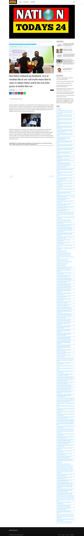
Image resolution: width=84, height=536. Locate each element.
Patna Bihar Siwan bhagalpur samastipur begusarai (65, 432)
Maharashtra (68, 261)
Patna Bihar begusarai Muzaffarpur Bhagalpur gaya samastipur (64, 305)
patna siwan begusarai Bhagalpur (63, 464)
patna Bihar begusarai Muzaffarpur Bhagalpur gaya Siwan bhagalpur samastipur (64, 331)
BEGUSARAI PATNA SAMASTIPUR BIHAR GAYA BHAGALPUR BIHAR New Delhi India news (64, 228)
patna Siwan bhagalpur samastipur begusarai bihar (64, 503)
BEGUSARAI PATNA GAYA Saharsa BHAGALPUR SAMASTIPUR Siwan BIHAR (65, 208)
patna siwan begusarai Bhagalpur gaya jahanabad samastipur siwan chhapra (64, 494)
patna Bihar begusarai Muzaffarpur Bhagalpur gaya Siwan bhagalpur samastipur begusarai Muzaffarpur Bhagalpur (64, 342)
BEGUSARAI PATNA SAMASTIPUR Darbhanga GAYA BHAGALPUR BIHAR (65, 237)
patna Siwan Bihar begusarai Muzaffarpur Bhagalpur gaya (65, 520)
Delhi (64, 259)
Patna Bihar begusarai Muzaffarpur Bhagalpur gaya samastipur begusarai (64, 308)
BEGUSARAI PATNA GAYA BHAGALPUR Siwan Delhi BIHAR (64, 181)
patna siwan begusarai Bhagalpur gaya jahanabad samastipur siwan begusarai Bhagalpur (65, 487)
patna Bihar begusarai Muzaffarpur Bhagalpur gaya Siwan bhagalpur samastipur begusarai (64, 334)
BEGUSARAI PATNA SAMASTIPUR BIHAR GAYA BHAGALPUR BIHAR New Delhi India (64, 225)
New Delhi (66, 263)
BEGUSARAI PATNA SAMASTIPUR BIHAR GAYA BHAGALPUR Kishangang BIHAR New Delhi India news (64, 234)
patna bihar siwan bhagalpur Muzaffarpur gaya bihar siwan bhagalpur (65, 418)
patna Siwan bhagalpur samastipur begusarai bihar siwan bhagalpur (64, 506)
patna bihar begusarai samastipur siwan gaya (65, 361)
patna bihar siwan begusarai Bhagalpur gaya (65, 369)
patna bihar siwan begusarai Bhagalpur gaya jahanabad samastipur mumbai (65, 386)
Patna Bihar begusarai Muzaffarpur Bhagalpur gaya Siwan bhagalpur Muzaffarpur (64, 323)
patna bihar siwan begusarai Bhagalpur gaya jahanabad (65, 372)
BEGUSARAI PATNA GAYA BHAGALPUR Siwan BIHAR (64, 176)
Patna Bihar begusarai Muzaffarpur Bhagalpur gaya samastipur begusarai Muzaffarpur (64, 311)
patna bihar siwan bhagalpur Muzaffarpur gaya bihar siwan (65, 415)
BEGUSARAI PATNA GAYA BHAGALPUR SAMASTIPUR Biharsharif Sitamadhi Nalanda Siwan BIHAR (65, 160)
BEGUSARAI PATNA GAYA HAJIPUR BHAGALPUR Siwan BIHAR (65, 202)
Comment (52, 90)
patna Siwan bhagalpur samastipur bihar (65, 514)
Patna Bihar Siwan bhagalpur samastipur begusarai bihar (65, 435)
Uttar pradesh (68, 522)
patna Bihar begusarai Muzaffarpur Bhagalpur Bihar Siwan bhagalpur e (64, 287)
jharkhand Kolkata (61, 261)
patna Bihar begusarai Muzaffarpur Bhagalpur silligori (64, 356)
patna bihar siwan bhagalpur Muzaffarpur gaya (65, 407)
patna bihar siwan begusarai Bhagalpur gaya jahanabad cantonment (65, 375)
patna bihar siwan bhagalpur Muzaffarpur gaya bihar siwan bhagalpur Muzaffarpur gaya (65, 424)
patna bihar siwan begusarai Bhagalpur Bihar (65, 366)
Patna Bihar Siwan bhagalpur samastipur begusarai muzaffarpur (65, 437)
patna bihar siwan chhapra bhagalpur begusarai (64, 449)
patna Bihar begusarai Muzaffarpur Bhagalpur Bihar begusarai (64, 276)
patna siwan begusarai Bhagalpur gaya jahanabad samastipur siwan (64, 481)
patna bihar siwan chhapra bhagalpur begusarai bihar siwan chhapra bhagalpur (65, 460)
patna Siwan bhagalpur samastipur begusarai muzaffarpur (64, 509)
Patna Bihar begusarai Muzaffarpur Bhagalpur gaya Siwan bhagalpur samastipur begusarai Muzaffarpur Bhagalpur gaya (64, 347)
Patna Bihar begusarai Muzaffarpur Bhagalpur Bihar (64, 273)
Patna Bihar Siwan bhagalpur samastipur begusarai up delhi (65, 446)
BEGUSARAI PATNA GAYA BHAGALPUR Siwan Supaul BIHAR (64, 187)
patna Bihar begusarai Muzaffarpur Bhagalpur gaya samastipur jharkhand (64, 314)
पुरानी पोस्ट (51, 176)
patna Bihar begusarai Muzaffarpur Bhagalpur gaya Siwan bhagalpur (64, 320)
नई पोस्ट (11, 176)
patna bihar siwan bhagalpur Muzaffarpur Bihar (65, 404)
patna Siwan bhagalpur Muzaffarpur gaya (65, 498)
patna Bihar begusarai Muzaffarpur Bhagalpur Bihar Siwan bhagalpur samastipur (64, 291)
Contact (63, 534)
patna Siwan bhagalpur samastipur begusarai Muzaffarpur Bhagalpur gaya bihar (65, 512)
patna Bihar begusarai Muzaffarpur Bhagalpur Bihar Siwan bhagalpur (64, 285)
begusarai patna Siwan (61, 251)
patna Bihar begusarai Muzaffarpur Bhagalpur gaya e (64, 300)
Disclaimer (72, 534)
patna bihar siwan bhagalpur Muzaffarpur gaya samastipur (65, 427)
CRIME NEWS (59, 259)
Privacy (67, 534)
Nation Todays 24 (20, 534)
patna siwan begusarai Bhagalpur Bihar (65, 466)
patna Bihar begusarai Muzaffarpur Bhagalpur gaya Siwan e (64, 350)
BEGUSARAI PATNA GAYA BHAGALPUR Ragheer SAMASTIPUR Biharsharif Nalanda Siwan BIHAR (65, 149)
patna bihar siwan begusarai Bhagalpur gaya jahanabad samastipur (65, 383)
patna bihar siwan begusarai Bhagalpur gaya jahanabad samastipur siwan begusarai (65, 392)
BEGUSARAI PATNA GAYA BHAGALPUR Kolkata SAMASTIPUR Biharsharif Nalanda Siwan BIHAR (65, 146)
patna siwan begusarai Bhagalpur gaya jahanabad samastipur (64, 475)
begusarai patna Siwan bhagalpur (63, 253)
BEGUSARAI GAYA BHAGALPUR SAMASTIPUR (64, 110)
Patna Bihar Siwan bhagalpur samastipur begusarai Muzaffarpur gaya (65, 443)
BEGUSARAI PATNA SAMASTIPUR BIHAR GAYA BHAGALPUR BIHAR (64, 223)
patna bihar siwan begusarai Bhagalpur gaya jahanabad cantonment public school (65, 378)
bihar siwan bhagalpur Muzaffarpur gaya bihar (65, 257)
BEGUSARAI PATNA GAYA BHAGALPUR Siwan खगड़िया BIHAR (64, 173)
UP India (62, 522)
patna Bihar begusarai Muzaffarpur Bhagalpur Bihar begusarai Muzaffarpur (65, 279)
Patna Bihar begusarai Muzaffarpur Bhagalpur (64, 271)
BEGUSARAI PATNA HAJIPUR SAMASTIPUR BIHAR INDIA (65, 215)
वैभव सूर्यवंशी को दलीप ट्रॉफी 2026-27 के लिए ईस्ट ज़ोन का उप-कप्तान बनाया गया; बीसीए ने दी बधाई (68, 44)
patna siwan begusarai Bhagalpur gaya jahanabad (64, 472)
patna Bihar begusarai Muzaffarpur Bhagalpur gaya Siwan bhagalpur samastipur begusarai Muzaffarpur (64, 338)
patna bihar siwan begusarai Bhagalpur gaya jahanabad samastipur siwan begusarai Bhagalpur (65, 396)
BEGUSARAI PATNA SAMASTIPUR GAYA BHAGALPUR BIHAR (63, 240)
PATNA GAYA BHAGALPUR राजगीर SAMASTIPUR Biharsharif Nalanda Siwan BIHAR (64, 268)
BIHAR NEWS (68, 255)
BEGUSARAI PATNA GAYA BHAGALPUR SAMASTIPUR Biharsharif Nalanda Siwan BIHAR (64, 153)
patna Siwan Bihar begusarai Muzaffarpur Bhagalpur (65, 517)
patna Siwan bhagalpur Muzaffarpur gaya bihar (65, 500)
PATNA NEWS (59, 462)
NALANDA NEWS (59, 263)
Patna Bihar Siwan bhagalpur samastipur (65, 429)
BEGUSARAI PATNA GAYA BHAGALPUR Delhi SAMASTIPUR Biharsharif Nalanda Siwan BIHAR (64, 142)
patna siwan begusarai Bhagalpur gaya (64, 468)
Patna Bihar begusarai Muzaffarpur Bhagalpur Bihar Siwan (64, 282)
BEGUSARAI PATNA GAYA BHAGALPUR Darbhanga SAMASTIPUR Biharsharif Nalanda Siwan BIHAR (64, 138)
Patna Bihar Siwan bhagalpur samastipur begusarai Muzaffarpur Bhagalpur (65, 440)
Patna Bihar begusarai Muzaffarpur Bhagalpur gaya (64, 294)
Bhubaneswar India (60, 255)
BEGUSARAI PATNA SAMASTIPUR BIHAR (63, 220)
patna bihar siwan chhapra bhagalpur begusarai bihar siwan (64, 454)
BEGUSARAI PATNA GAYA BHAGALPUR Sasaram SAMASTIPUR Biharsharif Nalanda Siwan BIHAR (65, 170)
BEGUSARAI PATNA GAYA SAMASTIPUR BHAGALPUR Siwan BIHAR (63, 210)
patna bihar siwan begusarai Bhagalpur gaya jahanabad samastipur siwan (65, 389)
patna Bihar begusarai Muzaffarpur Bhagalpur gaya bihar (64, 297)
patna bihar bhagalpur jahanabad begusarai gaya (63, 364)
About (59, 534)
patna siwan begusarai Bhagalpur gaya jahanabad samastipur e (64, 478)
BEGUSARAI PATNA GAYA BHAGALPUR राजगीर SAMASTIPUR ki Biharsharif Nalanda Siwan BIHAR (65, 134)
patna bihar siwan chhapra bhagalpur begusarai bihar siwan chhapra (64, 457)
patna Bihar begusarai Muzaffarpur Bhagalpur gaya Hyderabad (64, 302)
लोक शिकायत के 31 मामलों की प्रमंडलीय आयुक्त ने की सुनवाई (67, 50)
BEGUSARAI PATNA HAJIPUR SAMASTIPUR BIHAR (65, 212)
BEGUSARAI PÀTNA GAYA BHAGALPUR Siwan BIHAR (64, 246)
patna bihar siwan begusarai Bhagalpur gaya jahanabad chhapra (65, 380)
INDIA (67, 259)
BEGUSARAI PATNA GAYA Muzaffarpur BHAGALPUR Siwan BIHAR (64, 205)
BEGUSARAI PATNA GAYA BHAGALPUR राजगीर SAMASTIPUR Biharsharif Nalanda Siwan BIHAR (23, 44)
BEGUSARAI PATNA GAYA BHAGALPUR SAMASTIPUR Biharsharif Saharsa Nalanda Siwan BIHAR (65, 157)
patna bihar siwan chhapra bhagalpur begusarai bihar (64, 451)
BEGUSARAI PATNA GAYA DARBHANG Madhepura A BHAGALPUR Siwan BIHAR (65, 196)
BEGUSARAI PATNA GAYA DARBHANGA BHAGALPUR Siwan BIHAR (63, 199)
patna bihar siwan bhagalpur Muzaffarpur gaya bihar (65, 412)
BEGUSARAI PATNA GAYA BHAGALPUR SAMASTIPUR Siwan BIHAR (63, 166)
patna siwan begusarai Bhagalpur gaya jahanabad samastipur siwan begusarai (65, 483)
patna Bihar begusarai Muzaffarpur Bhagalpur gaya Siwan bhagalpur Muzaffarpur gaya (64, 327)
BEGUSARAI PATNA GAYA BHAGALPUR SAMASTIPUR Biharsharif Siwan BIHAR (64, 164)
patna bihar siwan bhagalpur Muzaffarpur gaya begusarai (65, 409)
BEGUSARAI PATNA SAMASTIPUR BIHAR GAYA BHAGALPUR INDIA (64, 231)
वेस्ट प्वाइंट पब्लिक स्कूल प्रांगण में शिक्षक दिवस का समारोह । (65, 81)
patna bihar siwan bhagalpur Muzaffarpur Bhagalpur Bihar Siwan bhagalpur (65, 401)
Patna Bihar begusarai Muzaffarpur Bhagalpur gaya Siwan (64, 317)
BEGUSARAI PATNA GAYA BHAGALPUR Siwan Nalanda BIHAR (64, 184)
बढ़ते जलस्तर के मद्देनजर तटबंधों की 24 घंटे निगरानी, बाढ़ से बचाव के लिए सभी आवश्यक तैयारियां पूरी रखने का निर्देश (69, 55)
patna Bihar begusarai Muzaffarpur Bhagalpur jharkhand (64, 353)
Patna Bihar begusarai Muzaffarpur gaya (65, 358)
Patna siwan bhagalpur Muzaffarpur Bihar (65, 496)
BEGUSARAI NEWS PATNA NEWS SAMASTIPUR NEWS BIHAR (64, 249)
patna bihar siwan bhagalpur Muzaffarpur (65, 398)
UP (59, 522)
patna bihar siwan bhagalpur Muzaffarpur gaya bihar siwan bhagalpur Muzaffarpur (65, 421)
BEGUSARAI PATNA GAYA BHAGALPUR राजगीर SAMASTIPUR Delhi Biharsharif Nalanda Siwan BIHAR (64, 127)
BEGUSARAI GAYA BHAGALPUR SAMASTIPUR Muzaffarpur (64, 113)
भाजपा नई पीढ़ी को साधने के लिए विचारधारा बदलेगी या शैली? (68, 69)
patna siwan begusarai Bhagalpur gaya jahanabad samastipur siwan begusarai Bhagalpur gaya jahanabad (65, 490)
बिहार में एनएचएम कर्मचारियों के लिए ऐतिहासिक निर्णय (64, 83)
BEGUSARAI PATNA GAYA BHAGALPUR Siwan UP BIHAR (65, 190)
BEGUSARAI (59, 108)
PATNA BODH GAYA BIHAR (61, 265)
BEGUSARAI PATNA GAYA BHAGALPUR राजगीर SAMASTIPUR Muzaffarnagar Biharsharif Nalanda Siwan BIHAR (65, 131)
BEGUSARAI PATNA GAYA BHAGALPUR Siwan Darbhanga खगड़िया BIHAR (64, 179)
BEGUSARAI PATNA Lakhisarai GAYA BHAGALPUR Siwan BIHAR (65, 218)
